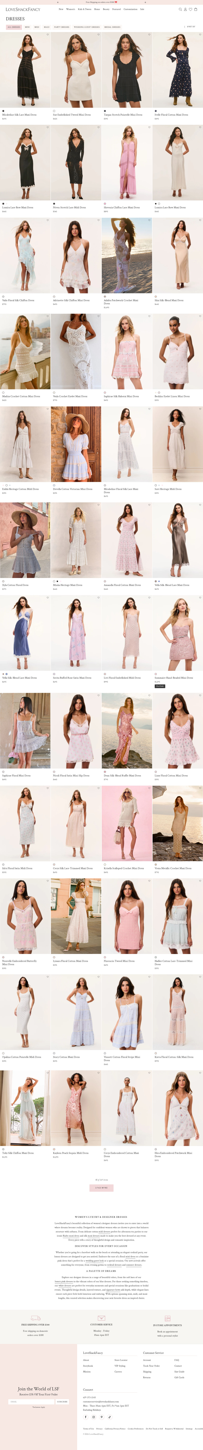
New (61, 9)
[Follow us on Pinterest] (101, 1417)
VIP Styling (120, 1366)
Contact (178, 1366)
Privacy (99, 1429)
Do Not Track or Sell (154, 1429)
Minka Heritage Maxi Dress (67, 585)
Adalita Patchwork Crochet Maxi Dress (121, 302)
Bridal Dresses (112, 27)
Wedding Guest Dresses (87, 27)
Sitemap (189, 1429)
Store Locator (121, 1360)
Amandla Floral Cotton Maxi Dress (122, 585)
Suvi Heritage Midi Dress (168, 489)
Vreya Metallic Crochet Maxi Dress (173, 868)
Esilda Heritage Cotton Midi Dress (20, 489)
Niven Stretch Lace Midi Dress (69, 207)
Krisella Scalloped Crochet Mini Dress (124, 868)
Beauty (106, 9)
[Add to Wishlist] (47, 35)
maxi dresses (94, 1235)
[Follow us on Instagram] (93, 1417)
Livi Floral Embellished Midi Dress (122, 678)
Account (147, 1360)
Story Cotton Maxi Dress (66, 1057)
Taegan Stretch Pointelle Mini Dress (123, 114)
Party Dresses (61, 27)
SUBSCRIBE (62, 1401)
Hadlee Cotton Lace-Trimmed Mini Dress (173, 962)
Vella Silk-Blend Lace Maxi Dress (172, 585)
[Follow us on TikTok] (109, 1417)
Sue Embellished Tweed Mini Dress (72, 114)
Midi (36, 27)
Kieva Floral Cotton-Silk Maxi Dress (174, 1057)
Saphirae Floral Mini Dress (16, 775)
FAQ (176, 1360)
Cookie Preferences (136, 1429)
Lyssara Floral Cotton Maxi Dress (70, 961)
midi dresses (104, 1231)
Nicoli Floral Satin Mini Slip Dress (71, 775)
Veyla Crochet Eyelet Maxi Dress (70, 396)
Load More (101, 1188)
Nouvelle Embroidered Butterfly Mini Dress (19, 962)
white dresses (65, 1285)
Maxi (46, 27)
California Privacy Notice (115, 1429)
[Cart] (195, 9)
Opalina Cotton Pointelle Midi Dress (21, 1057)
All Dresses (14, 27)
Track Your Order (151, 1366)
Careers (118, 1371)
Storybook (88, 1366)
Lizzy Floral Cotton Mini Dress (171, 775)
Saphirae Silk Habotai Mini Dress (121, 396)
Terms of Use (88, 1429)
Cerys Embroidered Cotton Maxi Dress (121, 1154)
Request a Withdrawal (174, 1429)
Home (97, 9)
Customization (130, 9)
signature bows (113, 1289)
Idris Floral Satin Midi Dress (17, 868)
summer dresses (133, 1264)
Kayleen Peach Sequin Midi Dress (70, 1153)
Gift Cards (179, 1377)
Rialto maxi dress (71, 1235)
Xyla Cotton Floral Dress (15, 585)
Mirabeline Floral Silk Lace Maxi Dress (121, 491)
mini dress (130, 1256)
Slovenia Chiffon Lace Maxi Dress (122, 207)
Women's (70, 9)
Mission (87, 1371)
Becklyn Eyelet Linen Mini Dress (172, 396)
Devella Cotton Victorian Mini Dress (72, 489)
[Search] (180, 9)
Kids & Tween (84, 9)
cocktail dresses (114, 1264)
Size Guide (179, 1371)
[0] (190, 9)
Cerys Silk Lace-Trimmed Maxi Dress (73, 868)
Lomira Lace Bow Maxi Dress (17, 207)
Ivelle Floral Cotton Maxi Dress (171, 114)
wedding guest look (95, 1260)
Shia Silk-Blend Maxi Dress (169, 300)
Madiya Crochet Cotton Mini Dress (21, 396)
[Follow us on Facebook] (85, 1417)
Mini (27, 27)
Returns (147, 1377)
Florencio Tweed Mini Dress (119, 961)
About (86, 1360)
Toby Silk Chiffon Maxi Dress (18, 1153)
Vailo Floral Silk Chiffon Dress (18, 300)
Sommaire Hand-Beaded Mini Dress (174, 678)
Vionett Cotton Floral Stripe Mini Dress (122, 1058)
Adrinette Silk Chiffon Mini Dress (71, 300)
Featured (116, 9)
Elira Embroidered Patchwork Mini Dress (173, 1154)
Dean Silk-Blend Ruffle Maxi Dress (122, 775)
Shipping (147, 1371)
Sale (142, 9)
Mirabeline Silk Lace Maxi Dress (19, 114)
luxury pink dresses (64, 1281)
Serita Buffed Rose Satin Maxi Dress (72, 678)
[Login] (185, 9)
